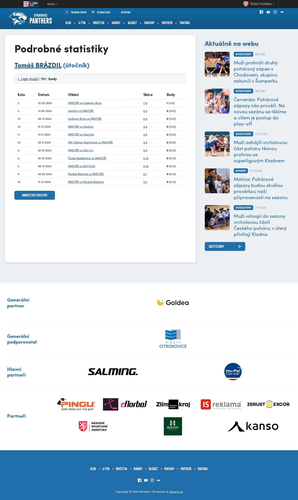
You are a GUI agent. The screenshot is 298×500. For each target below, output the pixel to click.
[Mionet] (173, 302)
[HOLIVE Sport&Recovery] (173, 426)
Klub (68, 23)
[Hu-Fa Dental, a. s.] (233, 372)
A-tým (82, 23)
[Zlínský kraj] (173, 404)
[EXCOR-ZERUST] (269, 404)
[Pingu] (77, 404)
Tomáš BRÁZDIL (37, 64)
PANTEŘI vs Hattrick (81, 134)
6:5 (145, 119)
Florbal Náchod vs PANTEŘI (86, 174)
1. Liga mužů (28, 78)
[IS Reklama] (221, 404)
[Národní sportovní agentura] (93, 426)
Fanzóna (185, 23)
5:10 (145, 158)
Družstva (98, 23)
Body (171, 94)
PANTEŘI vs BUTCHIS (81, 166)
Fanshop (149, 23)
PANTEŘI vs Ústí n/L (80, 150)
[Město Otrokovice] (173, 339)
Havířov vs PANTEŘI (80, 111)
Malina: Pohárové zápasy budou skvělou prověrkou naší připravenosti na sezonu (260, 188)
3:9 (145, 134)
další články (216, 246)
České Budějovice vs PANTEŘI (87, 158)
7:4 (145, 103)
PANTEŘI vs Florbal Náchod (86, 182)
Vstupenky (126, 12)
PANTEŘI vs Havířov (80, 126)
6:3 (145, 111)
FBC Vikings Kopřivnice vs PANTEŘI (90, 142)
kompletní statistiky (34, 195)
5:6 (145, 150)
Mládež (132, 23)
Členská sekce (103, 12)
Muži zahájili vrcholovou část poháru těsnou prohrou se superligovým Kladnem (260, 151)
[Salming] (113, 372)
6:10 (145, 166)
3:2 (145, 182)
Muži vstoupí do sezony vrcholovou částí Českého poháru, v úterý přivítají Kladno (260, 224)
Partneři (167, 23)
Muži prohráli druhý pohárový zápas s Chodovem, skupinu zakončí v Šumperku (256, 71)
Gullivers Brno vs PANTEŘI (85, 119)
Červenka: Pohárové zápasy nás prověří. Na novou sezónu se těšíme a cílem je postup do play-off (260, 111)
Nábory (116, 23)
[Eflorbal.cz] (125, 404)
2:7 (145, 174)
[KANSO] (253, 426)
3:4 (145, 126)
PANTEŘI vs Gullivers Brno (85, 103)
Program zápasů (79, 12)
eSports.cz (176, 492)
